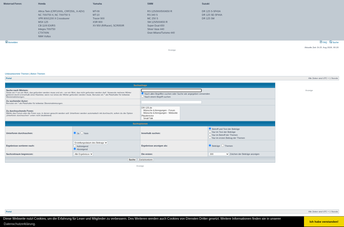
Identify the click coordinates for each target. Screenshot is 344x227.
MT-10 (96, 15)
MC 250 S (152, 18)
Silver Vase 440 (155, 29)
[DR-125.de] (161, 108)
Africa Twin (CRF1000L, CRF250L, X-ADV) (61, 11)
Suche (335, 42)
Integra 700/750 (46, 29)
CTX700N (43, 32)
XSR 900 (98, 22)
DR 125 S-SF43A (211, 11)
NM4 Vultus (44, 36)
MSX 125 (43, 22)
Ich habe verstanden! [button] (324, 221)
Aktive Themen (37, 74)
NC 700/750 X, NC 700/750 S (54, 15)
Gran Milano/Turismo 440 (161, 32)
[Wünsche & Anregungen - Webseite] (161, 113)
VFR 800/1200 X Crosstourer (53, 18)
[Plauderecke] (161, 115)
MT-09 (96, 11)
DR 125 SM (208, 18)
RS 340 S (152, 15)
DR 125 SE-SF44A (212, 15)
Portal (9, 78)
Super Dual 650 (155, 25)
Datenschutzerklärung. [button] (20, 224)
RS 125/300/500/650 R (159, 11)
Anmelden (13, 42)
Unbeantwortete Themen (17, 74)
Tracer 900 (99, 18)
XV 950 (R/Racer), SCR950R (108, 25)
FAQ (324, 42)
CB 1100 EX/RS (46, 25)
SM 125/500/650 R (157, 22)
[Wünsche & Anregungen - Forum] (161, 110)
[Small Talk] (161, 118)
